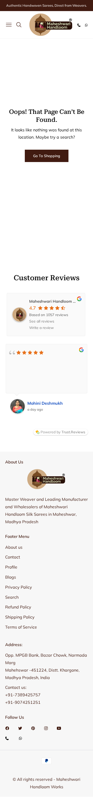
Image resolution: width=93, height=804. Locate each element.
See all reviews (41, 321)
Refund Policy (18, 607)
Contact (12, 557)
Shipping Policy (20, 617)
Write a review (41, 327)
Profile (11, 567)
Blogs (10, 577)
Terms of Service (21, 627)
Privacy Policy (18, 587)
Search (12, 597)
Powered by (63, 432)
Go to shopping (46, 156)
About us (13, 547)
